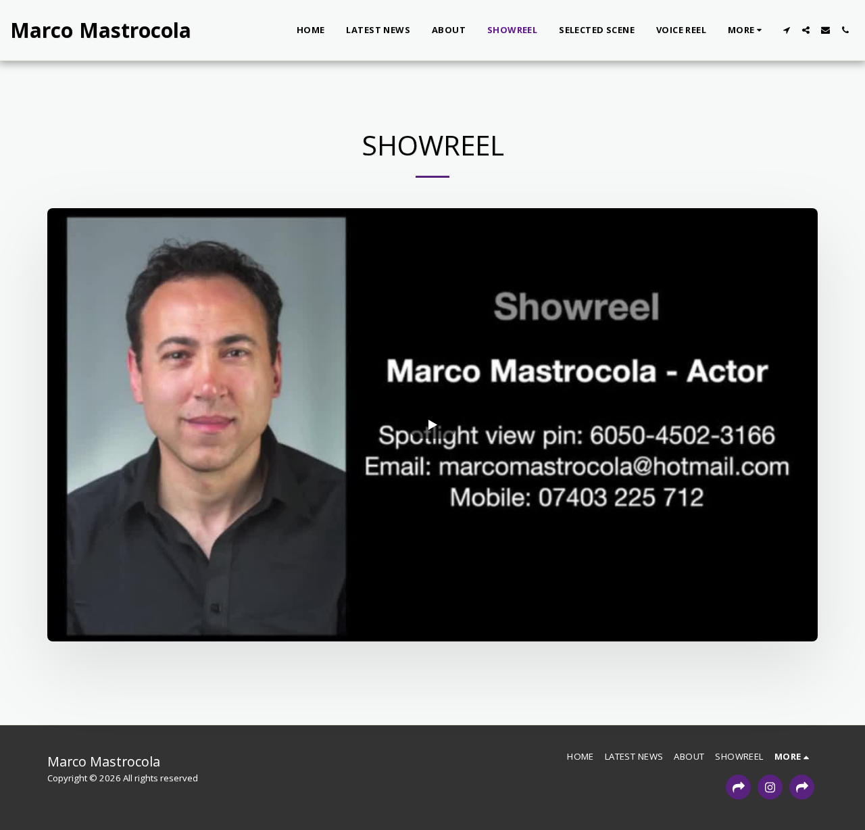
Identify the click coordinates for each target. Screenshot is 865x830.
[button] (786, 30)
